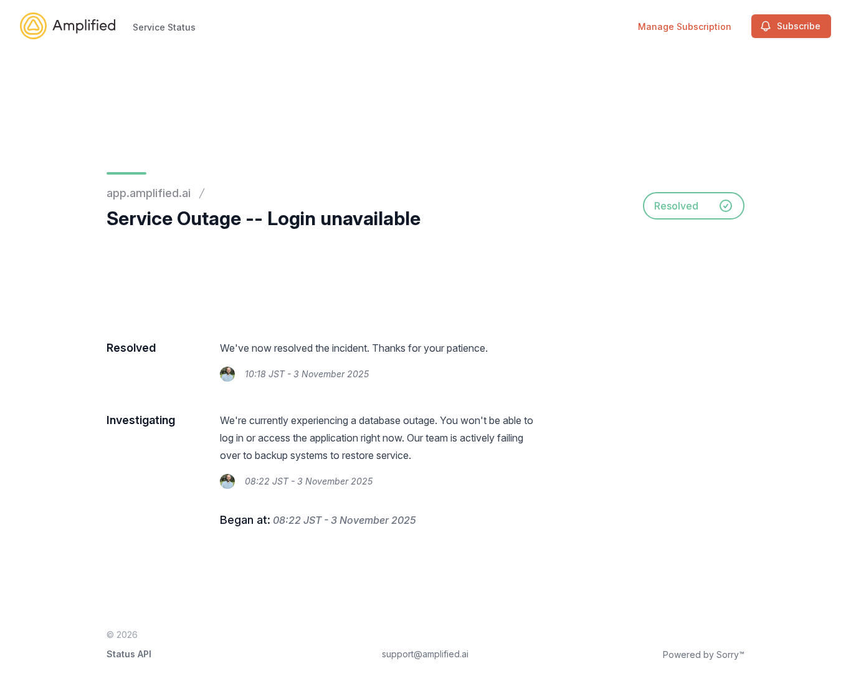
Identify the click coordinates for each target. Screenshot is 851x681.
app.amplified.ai (149, 193)
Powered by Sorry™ (703, 654)
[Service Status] (67, 26)
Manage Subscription (684, 26)
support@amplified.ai (425, 654)
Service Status (164, 27)
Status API (129, 654)
